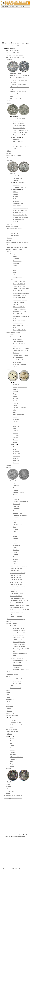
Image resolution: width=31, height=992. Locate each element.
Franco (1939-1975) (18, 313)
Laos (8, 692)
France (22, 6)
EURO (3, 6)
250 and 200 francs (18, 141)
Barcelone (16, 258)
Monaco (9, 711)
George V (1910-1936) (19, 644)
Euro (11, 96)
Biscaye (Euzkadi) (18, 277)
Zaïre (8, 793)
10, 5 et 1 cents (17, 221)
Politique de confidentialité (10, 869)
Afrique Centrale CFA (13, 50)
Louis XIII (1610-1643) (16, 577)
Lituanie (15, 423)
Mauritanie (10, 706)
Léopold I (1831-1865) (19, 118)
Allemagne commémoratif (20, 387)
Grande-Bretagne (12, 623)
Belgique (12, 6)
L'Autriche (16, 419)
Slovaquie (16, 437)
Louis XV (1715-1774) (16, 582)
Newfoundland (17, 175)
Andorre (15, 389)
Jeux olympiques (17, 665)
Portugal (15, 433)
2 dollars (15, 192)
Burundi (9, 153)
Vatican (15, 442)
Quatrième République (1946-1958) (19, 609)
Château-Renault (17, 513)
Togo (8, 784)
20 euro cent (16, 453)
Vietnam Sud (10, 791)
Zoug (11, 764)
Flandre (9, 465)
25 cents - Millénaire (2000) (20, 215)
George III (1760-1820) (19, 632)
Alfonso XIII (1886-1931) (19, 309)
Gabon (9, 621)
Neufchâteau (16, 545)
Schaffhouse (13, 759)
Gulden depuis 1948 (15, 722)
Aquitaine (15, 490)
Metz (14, 540)
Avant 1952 (16, 185)
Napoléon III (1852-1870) (16, 602)
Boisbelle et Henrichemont (20, 501)
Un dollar (15, 194)
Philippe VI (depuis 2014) (20, 330)
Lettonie (15, 421)
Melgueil (15, 538)
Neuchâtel (13, 754)
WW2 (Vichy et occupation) (17, 607)
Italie (14, 412)
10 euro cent (16, 456)
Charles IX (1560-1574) (16, 568)
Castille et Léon (17, 261)
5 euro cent (16, 458)
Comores (9, 238)
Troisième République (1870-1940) (19, 605)
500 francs (16, 139)
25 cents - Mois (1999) (19, 212)
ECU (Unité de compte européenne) (17, 247)
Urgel (14, 270)
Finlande (15, 403)
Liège (8, 697)
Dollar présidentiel (18, 341)
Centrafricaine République (14, 228)
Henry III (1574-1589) (15, 570)
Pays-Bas (15, 430)
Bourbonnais (16, 504)
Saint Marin (16, 435)
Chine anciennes (14, 233)
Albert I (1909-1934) (18, 123)
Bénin (9, 151)
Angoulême (16, 485)
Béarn (14, 497)
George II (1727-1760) (19, 630)
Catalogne (16, 263)
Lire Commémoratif (15, 683)
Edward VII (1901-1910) (19, 642)
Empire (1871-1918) (15, 73)
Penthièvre (16, 550)
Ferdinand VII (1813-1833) (20, 295)
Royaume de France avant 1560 (18, 566)
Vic (14, 274)
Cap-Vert (9, 224)
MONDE (6, 6)
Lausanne (13, 750)
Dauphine (15, 517)
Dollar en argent (17, 339)
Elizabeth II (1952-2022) (19, 187)
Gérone (15, 265)
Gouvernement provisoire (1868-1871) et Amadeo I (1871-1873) (20, 302)
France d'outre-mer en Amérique (16, 619)
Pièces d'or (13, 334)
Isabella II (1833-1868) (19, 297)
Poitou (15, 552)
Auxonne (15, 494)
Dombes (15, 520)
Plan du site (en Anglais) (19, 836)
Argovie (12, 738)
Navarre (15, 543)
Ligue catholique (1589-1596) (18, 573)
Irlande (15, 417)
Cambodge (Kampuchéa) (14, 155)
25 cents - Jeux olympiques (20, 217)
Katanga (9, 690)
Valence (15, 272)
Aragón (15, 256)
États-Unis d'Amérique (13, 332)
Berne (11, 741)
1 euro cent (16, 463)
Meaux (15, 536)
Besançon (16, 499)
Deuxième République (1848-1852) (19, 600)
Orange (15, 547)
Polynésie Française (12, 731)
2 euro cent (16, 460)
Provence (15, 554)
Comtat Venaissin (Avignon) (20, 515)
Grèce (14, 410)
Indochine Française (12, 674)
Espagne (9, 251)
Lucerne (12, 752)
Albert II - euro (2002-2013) (20, 132)
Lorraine (15, 529)
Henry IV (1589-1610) (15, 575)
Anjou (14, 487)
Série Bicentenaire (18, 357)
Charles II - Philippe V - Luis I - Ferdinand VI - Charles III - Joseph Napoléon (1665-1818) (21, 291)
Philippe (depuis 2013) (19, 134)
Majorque (15, 267)
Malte (14, 428)
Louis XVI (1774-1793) (16, 584)
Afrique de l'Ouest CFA (13, 52)
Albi (14, 483)
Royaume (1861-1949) (16, 678)
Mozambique (10, 713)
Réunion (9, 734)
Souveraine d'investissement (21, 669)
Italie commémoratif (18, 414)
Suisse (9, 768)
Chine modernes (14, 235)
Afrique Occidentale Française (15, 57)
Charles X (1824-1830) (16, 596)
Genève (12, 745)
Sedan (15, 556)
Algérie (9, 100)
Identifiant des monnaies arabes (13, 795)
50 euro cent (16, 451)
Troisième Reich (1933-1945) (18, 77)
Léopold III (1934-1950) (19, 125)
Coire (11, 743)
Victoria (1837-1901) (18, 639)
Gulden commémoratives (17, 724)
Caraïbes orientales (12, 226)
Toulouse (15, 561)
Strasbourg (16, 559)
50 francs (15, 144)
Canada (17, 6)
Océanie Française (12, 729)
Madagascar (10, 701)
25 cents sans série (18, 219)
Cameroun (10, 157)
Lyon (14, 531)
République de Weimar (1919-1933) (19, 75)
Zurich (12, 766)
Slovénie (15, 440)
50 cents (15, 196)
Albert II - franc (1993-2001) (20, 130)
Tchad (9, 782)
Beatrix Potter (17, 667)
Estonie (15, 400)
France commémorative (19, 407)
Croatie (15, 396)
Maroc (9, 708)
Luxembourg (16, 426)
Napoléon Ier (13, 591)
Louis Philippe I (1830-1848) (17, 598)
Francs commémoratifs (16, 612)
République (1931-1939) (19, 311)
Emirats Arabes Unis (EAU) (14, 249)
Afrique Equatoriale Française (15, 55)
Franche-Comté (17, 524)
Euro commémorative (16, 616)
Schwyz (12, 761)
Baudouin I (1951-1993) (19, 128)
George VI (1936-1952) (19, 646)
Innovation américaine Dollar (21, 348)
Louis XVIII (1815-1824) (16, 593)
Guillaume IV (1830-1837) (19, 637)
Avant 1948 (13, 720)
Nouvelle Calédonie (12, 715)
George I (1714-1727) (18, 628)
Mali (8, 704)
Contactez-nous (23, 869)
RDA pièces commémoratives (18, 84)
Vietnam (9, 788)
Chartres (15, 510)
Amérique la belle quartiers (20, 355)
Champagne (16, 508)
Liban (8, 694)
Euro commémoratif (15, 98)
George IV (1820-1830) (19, 635)
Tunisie (9, 786)
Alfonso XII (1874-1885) (19, 307)
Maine (14, 533)
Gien (14, 527)
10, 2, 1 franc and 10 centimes (21, 146)
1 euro (15, 449)
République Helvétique (16, 757)
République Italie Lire (16, 681)
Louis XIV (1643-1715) (16, 579)
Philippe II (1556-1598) (19, 281)
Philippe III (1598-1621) (19, 284)
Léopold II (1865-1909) (19, 121)
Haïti (8, 671)
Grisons (12, 747)
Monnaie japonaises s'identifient (13, 798)
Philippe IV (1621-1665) (19, 286)
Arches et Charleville (18, 492)
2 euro (15, 446)
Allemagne (10, 59)
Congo (9, 240)
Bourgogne (16, 506)
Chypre (15, 394)
